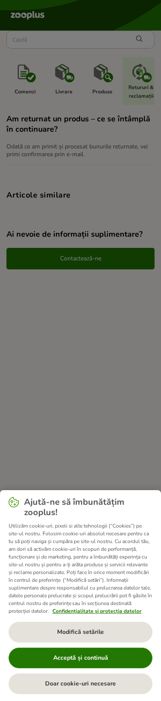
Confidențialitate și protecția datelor (97, 611)
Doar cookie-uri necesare (80, 683)
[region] (80, 595)
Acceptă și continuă (80, 658)
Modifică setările (80, 632)
